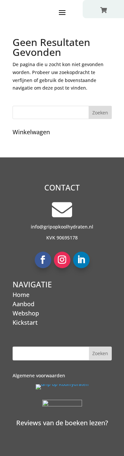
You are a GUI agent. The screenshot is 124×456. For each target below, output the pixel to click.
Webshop (26, 313)
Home (21, 295)
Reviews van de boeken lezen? (62, 422)
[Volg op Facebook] (43, 260)
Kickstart (25, 322)
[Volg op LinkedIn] (81, 260)
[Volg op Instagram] (62, 260)
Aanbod (23, 304)
